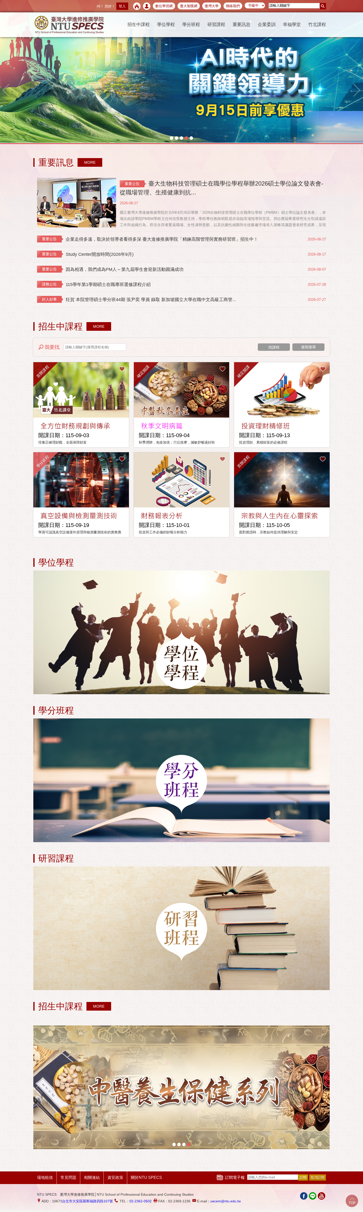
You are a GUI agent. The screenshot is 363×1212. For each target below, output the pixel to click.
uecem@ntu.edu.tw (225, 1201)
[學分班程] (181, 780)
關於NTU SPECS (146, 1177)
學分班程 (191, 24)
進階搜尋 (308, 347)
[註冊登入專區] (146, 6)
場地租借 (45, 1177)
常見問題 (68, 1177)
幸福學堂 (292, 24)
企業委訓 (267, 24)
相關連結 (92, 1177)
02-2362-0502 (140, 1201)
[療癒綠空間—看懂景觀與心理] (181, 71)
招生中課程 (138, 24)
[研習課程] (181, 928)
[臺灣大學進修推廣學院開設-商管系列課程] (181, 1087)
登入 (122, 6)
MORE (90, 162)
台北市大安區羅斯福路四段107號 (87, 1201)
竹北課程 (317, 24)
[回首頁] (137, 6)
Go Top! (352, 1201)
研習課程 (216, 24)
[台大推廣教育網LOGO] (69, 24)
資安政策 (115, 1177)
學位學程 (166, 24)
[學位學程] (181, 632)
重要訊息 (241, 24)
